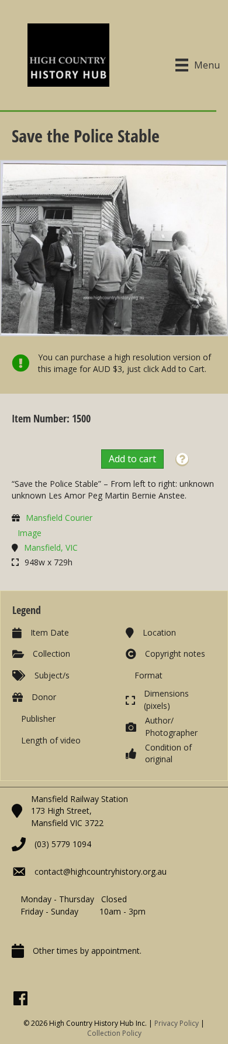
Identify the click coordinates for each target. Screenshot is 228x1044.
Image (30, 532)
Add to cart (132, 458)
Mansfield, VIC (51, 547)
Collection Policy (114, 1033)
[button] (182, 459)
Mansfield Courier (59, 517)
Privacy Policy (176, 1023)
